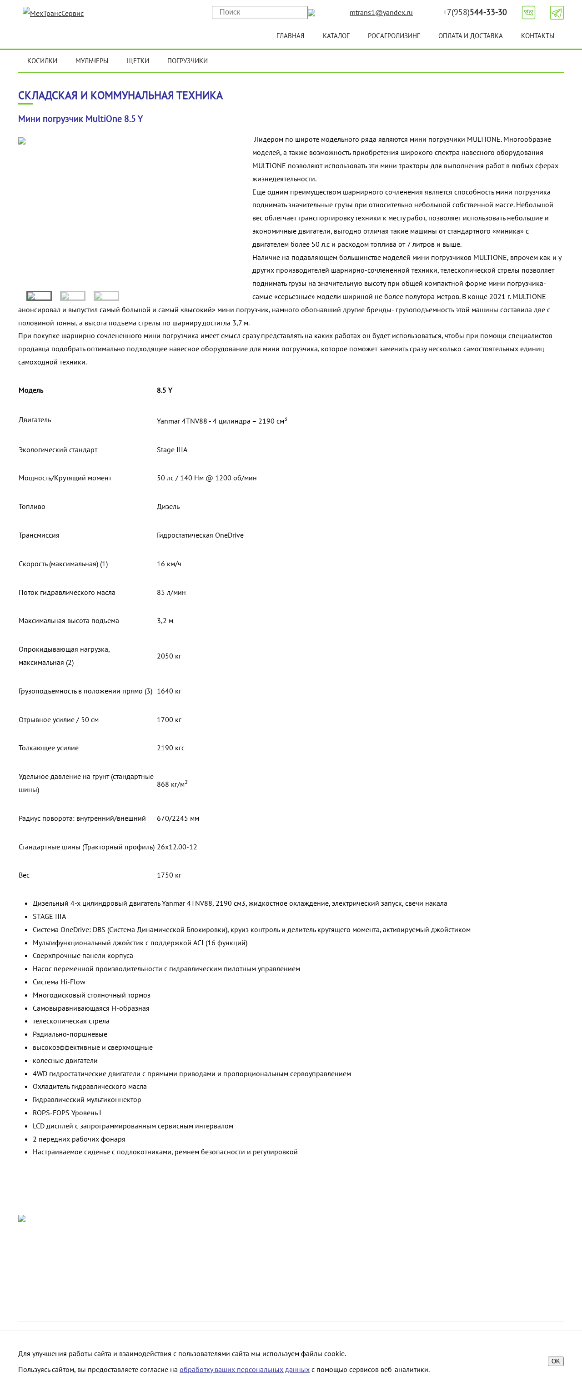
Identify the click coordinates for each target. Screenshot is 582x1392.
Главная (290, 35)
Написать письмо (112, 1267)
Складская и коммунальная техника (482, 1280)
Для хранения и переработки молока (485, 1267)
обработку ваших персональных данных (245, 1369)
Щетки (138, 60)
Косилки (42, 60)
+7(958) (475, 12)
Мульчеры (92, 60)
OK (556, 1361)
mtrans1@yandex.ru (381, 12)
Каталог (336, 35)
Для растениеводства (459, 1254)
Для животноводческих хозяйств (477, 1241)
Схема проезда (232, 1254)
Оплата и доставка (470, 35)
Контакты (538, 35)
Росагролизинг (394, 35)
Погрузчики (187, 60)
